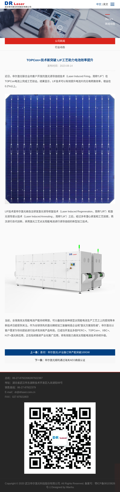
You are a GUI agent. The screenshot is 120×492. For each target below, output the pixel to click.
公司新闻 (60, 41)
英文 (105, 4)
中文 (99, 4)
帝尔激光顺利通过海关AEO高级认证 (60, 360)
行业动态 (60, 47)
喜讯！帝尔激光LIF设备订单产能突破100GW (60, 352)
